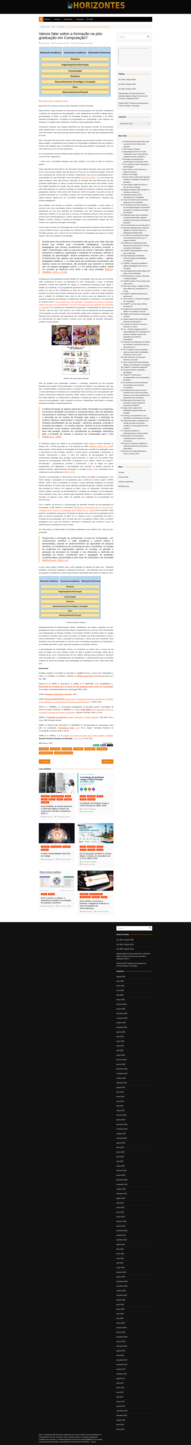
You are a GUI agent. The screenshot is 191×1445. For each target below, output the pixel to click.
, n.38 (68, 728)
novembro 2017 (121, 1364)
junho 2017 (120, 1387)
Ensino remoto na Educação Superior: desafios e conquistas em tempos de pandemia (136, 179)
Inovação (79, 749)
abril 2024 (119, 1106)
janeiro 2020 (120, 1332)
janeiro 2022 (120, 1226)
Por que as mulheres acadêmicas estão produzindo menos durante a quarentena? (135, 446)
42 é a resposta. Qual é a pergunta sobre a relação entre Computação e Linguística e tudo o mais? (136, 352)
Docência (44, 749)
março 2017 (120, 1401)
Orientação (90, 749)
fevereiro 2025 (121, 1059)
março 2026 (120, 999)
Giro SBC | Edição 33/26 (127, 79)
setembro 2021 (121, 1240)
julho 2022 (120, 1203)
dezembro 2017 (121, 1360)
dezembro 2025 (121, 1013)
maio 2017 (120, 1392)
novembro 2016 (121, 1411)
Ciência (75, 43)
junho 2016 (120, 1429)
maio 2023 (120, 1157)
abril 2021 (119, 1263)
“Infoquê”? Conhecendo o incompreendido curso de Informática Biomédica (136, 377)
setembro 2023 (121, 1138)
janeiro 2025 (120, 1064)
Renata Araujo (45, 43)
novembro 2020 (121, 1286)
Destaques (80, 19)
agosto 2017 (120, 1378)
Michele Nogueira (48, 859)
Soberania (68, 799)
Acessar (121, 472)
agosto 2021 (120, 1244)
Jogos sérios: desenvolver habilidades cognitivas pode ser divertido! (134, 410)
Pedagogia (102, 749)
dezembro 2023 (121, 1124)
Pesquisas (91, 799)
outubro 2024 (121, 1078)
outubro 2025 (121, 1023)
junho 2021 (120, 1254)
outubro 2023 (121, 1133)
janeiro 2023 (120, 1175)
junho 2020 (120, 1309)
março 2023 (120, 1166)
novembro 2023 (121, 1129)
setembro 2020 (121, 1295)
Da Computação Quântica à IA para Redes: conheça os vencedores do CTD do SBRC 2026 (95, 855)
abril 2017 (119, 1397)
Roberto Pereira (48, 817)
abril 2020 (119, 1318)
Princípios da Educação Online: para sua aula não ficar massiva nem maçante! (136, 144)
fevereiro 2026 (121, 1004)
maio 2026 (120, 990)
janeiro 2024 (120, 1120)
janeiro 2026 (120, 1009)
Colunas (57, 19)
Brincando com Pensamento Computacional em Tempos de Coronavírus (134, 438)
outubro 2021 (121, 1235)
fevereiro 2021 (121, 1272)
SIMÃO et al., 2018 (51, 437)
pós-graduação (47, 753)
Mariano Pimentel (61, 101)
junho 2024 (120, 1096)
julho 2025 (120, 1036)
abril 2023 (119, 1161)
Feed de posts (123, 477)
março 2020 (120, 1323)
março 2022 (120, 1217)
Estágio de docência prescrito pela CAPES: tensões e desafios (88, 736)
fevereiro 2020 (121, 1327)
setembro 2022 (121, 1193)
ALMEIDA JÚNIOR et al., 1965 (100, 446)
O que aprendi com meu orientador (68, 302)
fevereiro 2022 (121, 1221)
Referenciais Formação (64, 753)
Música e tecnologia (130, 174)
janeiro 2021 (120, 1277)
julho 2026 (120, 981)
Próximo (106, 761)
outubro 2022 (121, 1189)
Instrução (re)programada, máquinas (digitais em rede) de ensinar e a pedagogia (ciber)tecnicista (136, 230)
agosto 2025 (120, 1032)
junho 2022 (120, 1207)
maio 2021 (120, 1258)
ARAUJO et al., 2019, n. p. (55, 560)
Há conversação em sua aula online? (136, 225)
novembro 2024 (121, 1073)
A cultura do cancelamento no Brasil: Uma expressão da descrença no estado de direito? (136, 237)
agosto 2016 (120, 1420)
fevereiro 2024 (121, 1115)
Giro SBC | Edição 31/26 (127, 89)
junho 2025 (120, 1041)
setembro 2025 (121, 1027)
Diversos (52, 799)
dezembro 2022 (121, 1180)
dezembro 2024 (121, 1069)
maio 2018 (120, 1355)
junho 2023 (120, 1152)
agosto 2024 (120, 1087)
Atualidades (68, 19)
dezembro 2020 (121, 1281)
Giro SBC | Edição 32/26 (127, 84)
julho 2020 (120, 1304)
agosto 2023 (120, 1143)
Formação (67, 749)
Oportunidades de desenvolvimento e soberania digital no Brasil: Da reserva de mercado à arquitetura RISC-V (133, 96)
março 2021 (120, 1267)
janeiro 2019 (120, 1341)
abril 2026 (119, 995)
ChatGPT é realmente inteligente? (135, 367)
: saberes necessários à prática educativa (73, 717)
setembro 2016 (121, 1415)
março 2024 (120, 1110)
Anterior (45, 761)
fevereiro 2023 (121, 1170)
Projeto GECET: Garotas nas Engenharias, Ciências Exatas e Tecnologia (133, 104)
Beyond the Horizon (57, 796)
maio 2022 (120, 1212)
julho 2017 (120, 1383)
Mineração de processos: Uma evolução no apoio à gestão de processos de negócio (134, 402)
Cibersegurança (56, 846)
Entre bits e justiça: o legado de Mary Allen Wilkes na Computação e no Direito (136, 288)
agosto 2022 (120, 1198)
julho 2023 (120, 1147)
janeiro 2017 (120, 1406)
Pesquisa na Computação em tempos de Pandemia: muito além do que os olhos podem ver (136, 344)
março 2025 (120, 1055)
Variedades (45, 802)
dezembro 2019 (121, 1337)
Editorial (47, 19)
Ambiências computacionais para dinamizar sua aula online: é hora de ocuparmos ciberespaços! (136, 245)
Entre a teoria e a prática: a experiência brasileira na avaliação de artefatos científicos (56, 900)
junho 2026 (120, 986)
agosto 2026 (120, 976)
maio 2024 (120, 1101)
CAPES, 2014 (92, 469)
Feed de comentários (125, 482)
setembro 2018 (121, 1346)
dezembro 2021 (121, 1230)
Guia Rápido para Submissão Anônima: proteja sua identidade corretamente (134, 258)
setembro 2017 (121, 1374)
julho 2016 (120, 1424)
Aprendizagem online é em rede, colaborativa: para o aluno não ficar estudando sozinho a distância (135, 154)
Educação (89, 43)
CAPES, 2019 (69, 472)
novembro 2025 (121, 1018)
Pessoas (99, 850)
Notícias (59, 799)
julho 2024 (120, 1092)
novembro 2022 (121, 1184)
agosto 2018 (120, 1351)
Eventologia (91, 796)
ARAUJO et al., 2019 (86, 510)
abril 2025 (119, 1050)
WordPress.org (123, 486)
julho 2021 (120, 1249)
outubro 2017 (121, 1369)
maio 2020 (120, 1314)
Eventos (99, 796)
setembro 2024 (121, 1083)
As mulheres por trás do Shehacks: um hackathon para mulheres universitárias (135, 385)
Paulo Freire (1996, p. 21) (90, 178)
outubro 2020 (121, 1291)
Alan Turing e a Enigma (131, 149)
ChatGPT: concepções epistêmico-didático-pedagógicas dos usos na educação (135, 265)
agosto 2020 (120, 1300)
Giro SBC (89, 19)
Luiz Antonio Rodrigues (89, 809)
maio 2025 (120, 1046)
